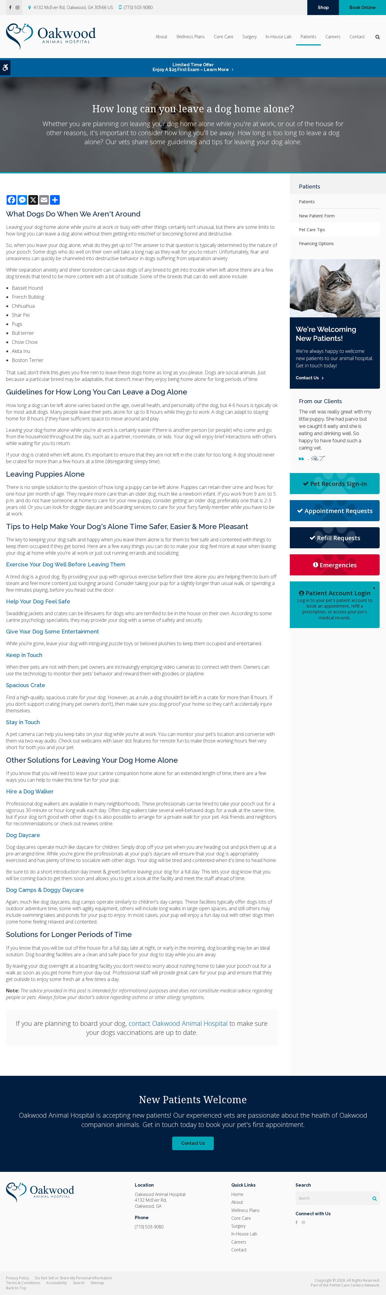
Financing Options (316, 243)
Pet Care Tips (312, 229)
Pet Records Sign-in (338, 484)
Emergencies (338, 565)
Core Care (223, 36)
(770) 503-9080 (138, 7)
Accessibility (56, 1282)
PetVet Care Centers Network (354, 1285)
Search (78, 1282)
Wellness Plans (190, 36)
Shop (323, 7)
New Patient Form (317, 216)
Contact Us (193, 1143)
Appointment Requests (339, 511)
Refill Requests (338, 538)
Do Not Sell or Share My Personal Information (73, 1278)
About (161, 36)
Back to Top (16, 1287)
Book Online (363, 7)
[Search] (374, 1198)
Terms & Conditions (23, 1282)
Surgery (249, 36)
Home (237, 1194)
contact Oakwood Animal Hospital (178, 1023)
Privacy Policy (17, 1278)
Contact (357, 36)
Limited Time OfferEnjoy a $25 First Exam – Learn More (191, 67)
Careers (332, 36)
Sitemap (97, 1282)
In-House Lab (279, 36)
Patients (308, 36)
